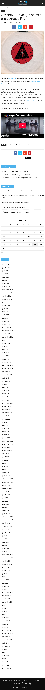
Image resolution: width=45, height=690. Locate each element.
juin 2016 (5, 649)
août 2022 (5, 416)
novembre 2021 (7, 444)
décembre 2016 (7, 630)
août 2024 (5, 340)
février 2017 (6, 624)
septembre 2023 (7, 375)
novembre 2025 (7, 293)
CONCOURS (36, 680)
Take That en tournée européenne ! (14, 207)
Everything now (31, 100)
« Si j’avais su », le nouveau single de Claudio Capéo (19, 178)
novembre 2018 (7, 558)
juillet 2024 (6, 343)
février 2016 (6, 662)
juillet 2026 (6, 268)
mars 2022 (6, 432)
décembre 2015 (7, 668)
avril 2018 (5, 580)
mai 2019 (5, 539)
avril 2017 (5, 618)
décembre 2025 (7, 290)
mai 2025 (5, 312)
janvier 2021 (6, 476)
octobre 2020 (6, 485)
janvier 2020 (6, 514)
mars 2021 (6, 469)
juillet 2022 (6, 419)
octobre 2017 (6, 599)
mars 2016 (6, 659)
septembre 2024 (7, 337)
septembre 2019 (7, 526)
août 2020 (5, 492)
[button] (42, 3)
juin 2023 (5, 384)
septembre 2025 (7, 299)
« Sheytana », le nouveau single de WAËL (15, 202)
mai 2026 (5, 274)
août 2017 (5, 605)
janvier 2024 (6, 362)
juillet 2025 (6, 305)
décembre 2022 (7, 403)
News (3, 11)
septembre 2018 (7, 564)
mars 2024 (6, 356)
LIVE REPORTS (27, 680)
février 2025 (6, 321)
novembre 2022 (7, 406)
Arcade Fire (12, 78)
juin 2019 (5, 536)
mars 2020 (6, 507)
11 (10, 237)
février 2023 (6, 397)
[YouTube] (30, 684)
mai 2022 (5, 425)
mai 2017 (5, 615)
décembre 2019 (7, 517)
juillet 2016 (6, 646)
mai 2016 (5, 652)
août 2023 (5, 378)
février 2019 (6, 548)
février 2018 (6, 586)
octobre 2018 (6, 561)
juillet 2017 (6, 608)
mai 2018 (5, 577)
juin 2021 (5, 460)
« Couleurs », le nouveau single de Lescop (15, 212)
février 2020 (6, 510)
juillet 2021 (6, 457)
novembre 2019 (7, 520)
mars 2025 (6, 318)
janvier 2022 (6, 438)
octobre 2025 (6, 296)
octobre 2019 (6, 523)
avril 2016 (5, 656)
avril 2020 (5, 504)
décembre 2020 (7, 479)
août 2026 (5, 264)
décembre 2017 (7, 592)
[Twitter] (26, 684)
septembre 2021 (7, 451)
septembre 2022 (7, 413)
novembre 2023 (7, 369)
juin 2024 (5, 346)
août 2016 (5, 643)
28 (29, 245)
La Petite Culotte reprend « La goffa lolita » (16, 171)
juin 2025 (5, 309)
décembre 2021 (7, 441)
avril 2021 (5, 466)
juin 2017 (5, 611)
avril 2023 (5, 391)
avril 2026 (5, 277)
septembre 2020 (7, 488)
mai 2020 (5, 501)
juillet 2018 (6, 570)
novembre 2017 (7, 596)
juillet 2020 (6, 495)
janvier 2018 (6, 589)
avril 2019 (5, 542)
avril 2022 (5, 428)
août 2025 (5, 302)
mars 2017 (6, 621)
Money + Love (31, 145)
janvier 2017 (6, 627)
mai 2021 (5, 463)
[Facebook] (22, 684)
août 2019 (5, 529)
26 (17, 245)
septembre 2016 (7, 640)
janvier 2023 (6, 400)
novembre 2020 (7, 482)
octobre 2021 (6, 447)
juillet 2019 (6, 533)
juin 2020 (5, 498)
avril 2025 (5, 315)
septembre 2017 (7, 602)
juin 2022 (5, 422)
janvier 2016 (6, 665)
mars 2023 (6, 394)
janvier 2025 (6, 324)
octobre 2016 (6, 637)
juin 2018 (5, 574)
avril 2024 (5, 353)
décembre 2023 (7, 365)
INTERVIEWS (17, 680)
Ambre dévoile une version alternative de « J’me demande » (22, 191)
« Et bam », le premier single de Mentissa (16, 175)
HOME (5, 680)
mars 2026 (6, 280)
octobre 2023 (6, 372)
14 (29, 237)
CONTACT (17, 684)
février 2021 (6, 473)
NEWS (10, 680)
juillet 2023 (6, 381)
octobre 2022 (6, 410)
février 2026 (6, 283)
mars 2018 (6, 583)
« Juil (2, 253)
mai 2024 (5, 350)
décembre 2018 (7, 555)
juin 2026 (5, 271)
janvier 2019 (6, 551)
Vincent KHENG (7, 22)
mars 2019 (6, 545)
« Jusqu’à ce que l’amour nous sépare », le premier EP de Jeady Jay (23, 196)
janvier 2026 (6, 286)
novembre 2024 (7, 331)
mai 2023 (5, 387)
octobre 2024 (6, 334)
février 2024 (6, 359)
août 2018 (5, 567)
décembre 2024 (7, 327)
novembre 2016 (7, 633)
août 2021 (5, 454)
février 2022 (6, 435)
